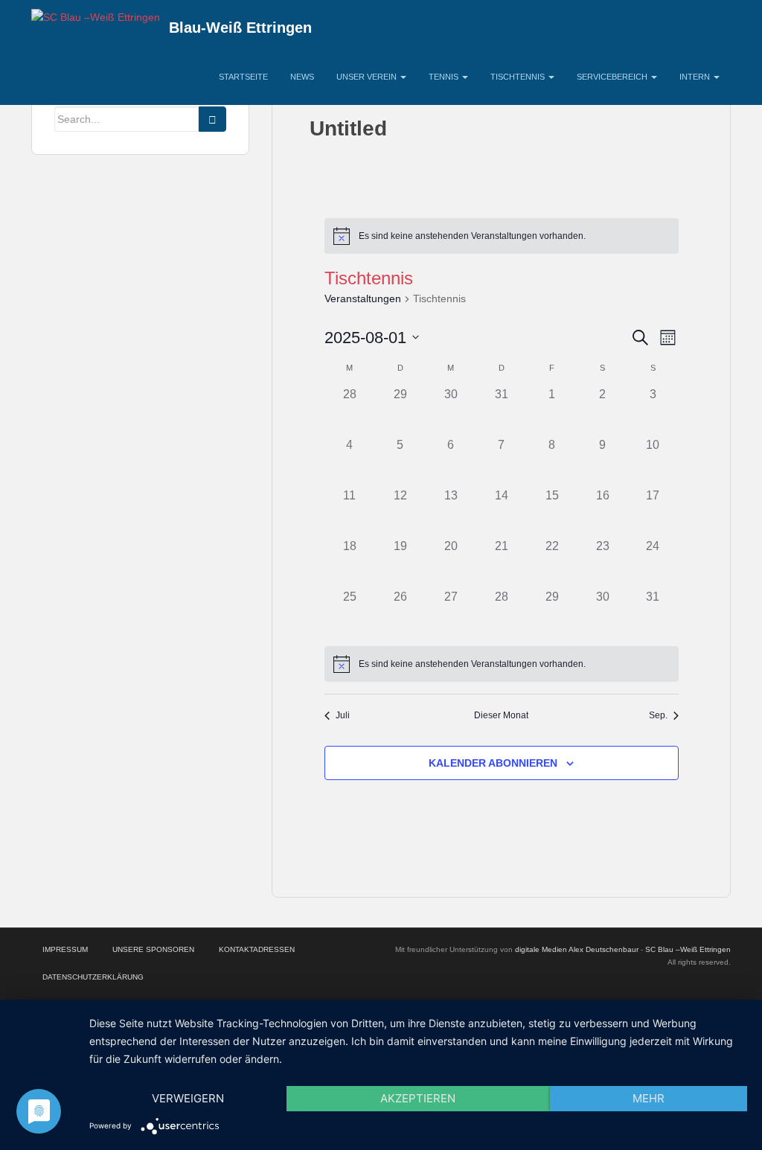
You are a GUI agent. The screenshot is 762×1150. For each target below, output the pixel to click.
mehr (649, 1098)
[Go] (212, 119)
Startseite (243, 76)
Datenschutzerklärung (93, 977)
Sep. (658, 715)
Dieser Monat (501, 715)
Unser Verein (367, 76)
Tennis (445, 76)
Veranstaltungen (362, 298)
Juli (343, 715)
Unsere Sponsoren (153, 949)
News (302, 76)
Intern (695, 76)
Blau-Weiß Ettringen (240, 27)
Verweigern (188, 1098)
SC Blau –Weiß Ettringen (688, 949)
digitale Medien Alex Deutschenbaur (576, 949)
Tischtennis (518, 76)
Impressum (65, 949)
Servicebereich (613, 76)
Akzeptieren (417, 1098)
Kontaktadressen (257, 949)
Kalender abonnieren (493, 763)
